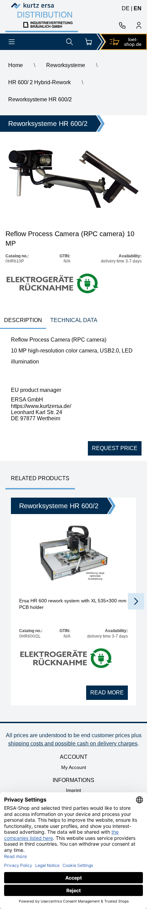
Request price (114, 448)
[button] (136, 601)
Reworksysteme (65, 65)
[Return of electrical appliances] (53, 284)
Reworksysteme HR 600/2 (40, 99)
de (126, 8)
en (138, 8)
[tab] (23, 321)
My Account (73, 767)
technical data (73, 320)
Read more (107, 692)
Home (15, 65)
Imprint (73, 790)
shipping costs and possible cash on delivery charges (72, 743)
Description (23, 320)
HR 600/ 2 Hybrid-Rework (39, 82)
